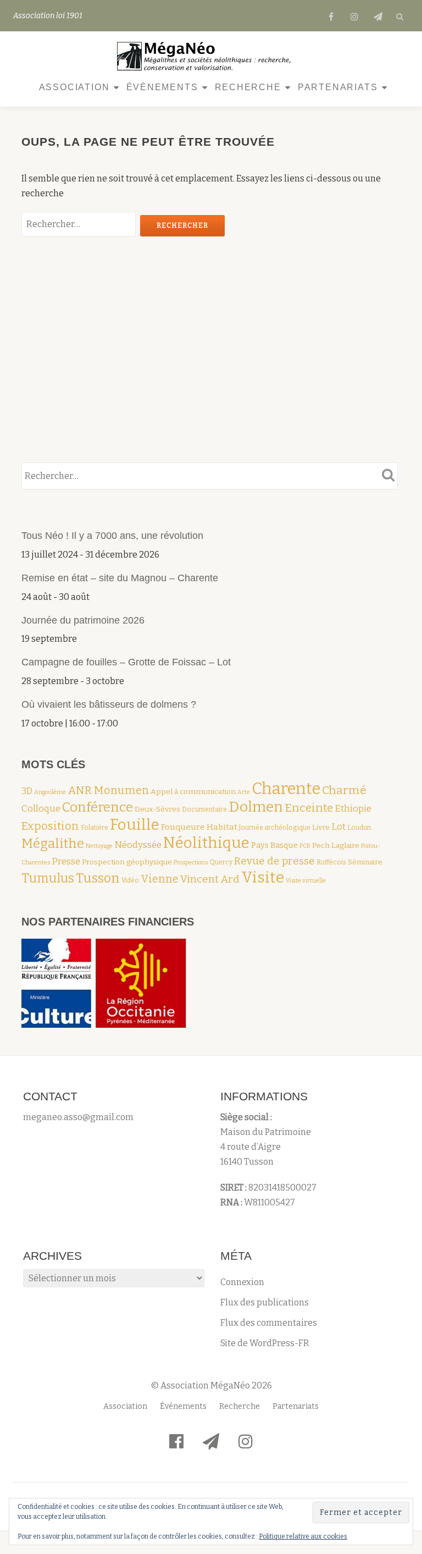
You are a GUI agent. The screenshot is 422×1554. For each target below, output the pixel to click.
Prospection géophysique (127, 862)
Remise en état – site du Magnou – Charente (119, 577)
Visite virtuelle (306, 880)
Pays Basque (274, 845)
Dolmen (256, 806)
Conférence (97, 807)
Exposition (50, 826)
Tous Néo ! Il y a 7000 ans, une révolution (113, 535)
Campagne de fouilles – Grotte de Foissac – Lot (126, 662)
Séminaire (365, 862)
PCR (304, 846)
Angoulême (50, 792)
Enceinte (309, 808)
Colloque (40, 808)
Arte (243, 792)
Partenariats (338, 87)
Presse (66, 861)
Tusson (98, 878)
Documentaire (204, 809)
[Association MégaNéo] (207, 56)
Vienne (160, 879)
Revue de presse (274, 861)
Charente (286, 788)
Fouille (134, 824)
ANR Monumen (108, 790)
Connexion (242, 1282)
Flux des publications (264, 1302)
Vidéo (130, 880)
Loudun (359, 827)
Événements (162, 87)
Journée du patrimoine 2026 (83, 620)
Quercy (220, 862)
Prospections (191, 862)
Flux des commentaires (268, 1323)
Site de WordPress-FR (264, 1343)
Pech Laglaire (335, 845)
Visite (262, 877)
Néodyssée (138, 844)
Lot (338, 826)
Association (74, 87)
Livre (321, 827)
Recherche (248, 87)
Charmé (344, 790)
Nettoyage (99, 846)
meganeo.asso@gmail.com (78, 1117)
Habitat (222, 827)
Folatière (94, 827)
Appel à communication (193, 791)
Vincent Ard (210, 879)
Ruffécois (331, 862)
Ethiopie (353, 808)
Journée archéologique (274, 827)
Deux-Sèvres (157, 809)
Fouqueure (183, 827)
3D (26, 791)
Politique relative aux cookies (303, 1536)
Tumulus (47, 878)
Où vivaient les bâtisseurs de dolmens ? (108, 704)
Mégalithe (52, 843)
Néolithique (206, 843)
